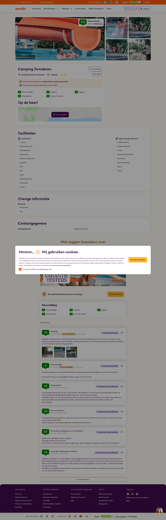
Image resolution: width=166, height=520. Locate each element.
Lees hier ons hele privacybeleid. (60, 265)
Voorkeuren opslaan (137, 260)
